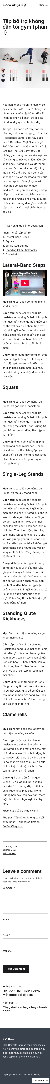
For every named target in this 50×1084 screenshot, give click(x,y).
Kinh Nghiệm (10, 853)
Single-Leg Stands (17, 245)
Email (6, 935)
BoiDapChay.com (13, 826)
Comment (9, 888)
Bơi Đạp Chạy (9, 850)
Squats (10, 241)
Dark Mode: (38, 1080)
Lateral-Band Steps (17, 237)
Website (7, 951)
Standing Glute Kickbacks (21, 250)
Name (7, 919)
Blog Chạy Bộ (14, 5)
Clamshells (12, 254)
